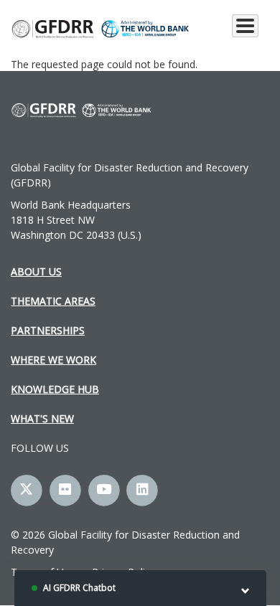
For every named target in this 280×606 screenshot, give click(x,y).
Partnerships (48, 330)
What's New (42, 418)
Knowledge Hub (55, 389)
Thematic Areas (53, 301)
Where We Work (53, 359)
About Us (36, 271)
